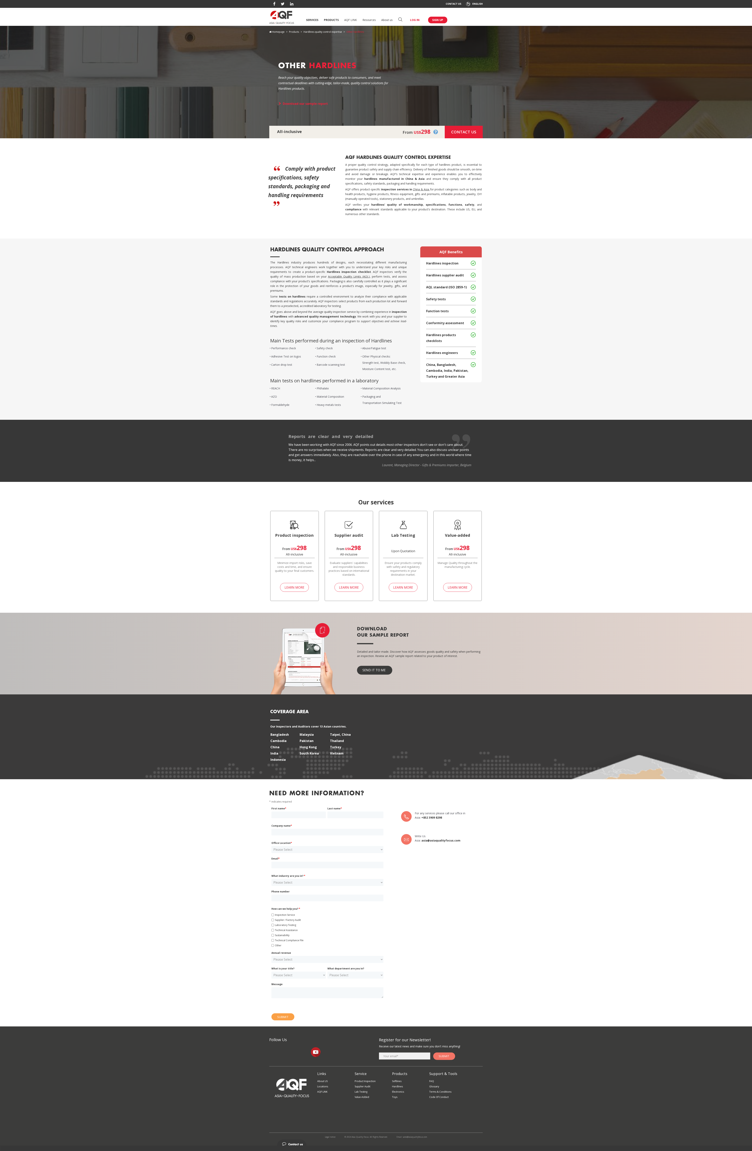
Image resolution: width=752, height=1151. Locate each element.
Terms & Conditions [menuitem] (440, 1091)
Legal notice (330, 1137)
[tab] (376, 1142)
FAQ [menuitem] (431, 1081)
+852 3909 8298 (431, 817)
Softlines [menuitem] (396, 1081)
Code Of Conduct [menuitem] (439, 1097)
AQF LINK (350, 20)
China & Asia (421, 189)
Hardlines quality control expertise (323, 31)
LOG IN (414, 20)
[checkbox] (327, 929)
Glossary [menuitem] (434, 1086)
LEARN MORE (294, 587)
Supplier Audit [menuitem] (362, 1086)
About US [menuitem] (322, 1081)
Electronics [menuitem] (398, 1091)
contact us (463, 132)
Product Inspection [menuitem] (365, 1081)
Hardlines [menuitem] (397, 1086)
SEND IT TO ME (374, 670)
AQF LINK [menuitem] (322, 1091)
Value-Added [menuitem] (362, 1097)
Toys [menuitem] (394, 1097)
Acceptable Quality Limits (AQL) (349, 276)
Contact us (453, 3)
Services (312, 20)
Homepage (278, 31)
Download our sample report (305, 103)
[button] (435, 131)
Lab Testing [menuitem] (361, 1091)
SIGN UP (437, 20)
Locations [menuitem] (322, 1086)
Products (331, 20)
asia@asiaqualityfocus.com (440, 840)
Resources (369, 20)
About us (387, 20)
